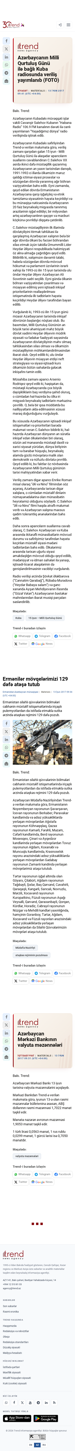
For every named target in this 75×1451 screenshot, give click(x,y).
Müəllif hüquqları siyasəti (17, 1377)
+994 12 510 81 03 (12, 1284)
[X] (22, 1402)
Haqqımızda (10, 1325)
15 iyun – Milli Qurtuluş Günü (45, 618)
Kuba (18, 618)
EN (30, 1445)
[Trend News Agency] (13, 1255)
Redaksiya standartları (15, 1342)
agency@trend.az (12, 1288)
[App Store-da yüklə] (17, 1418)
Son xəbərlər (10, 1306)
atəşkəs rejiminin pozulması (31, 955)
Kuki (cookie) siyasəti (15, 1383)
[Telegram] (38, 1402)
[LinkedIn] (46, 1402)
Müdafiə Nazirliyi (25, 947)
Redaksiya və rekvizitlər (16, 1331)
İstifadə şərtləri (11, 1367)
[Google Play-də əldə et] (45, 1418)
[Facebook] (14, 1402)
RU (44, 1445)
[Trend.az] (13, 25)
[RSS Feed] (54, 1402)
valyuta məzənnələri (26, 1156)
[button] (6, 40)
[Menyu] (68, 24)
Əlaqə (6, 1336)
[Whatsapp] (6, 1402)
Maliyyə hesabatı (12, 1352)
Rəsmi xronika (11, 1311)
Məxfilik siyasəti (12, 1372)
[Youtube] (30, 1402)
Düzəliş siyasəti (11, 1347)
